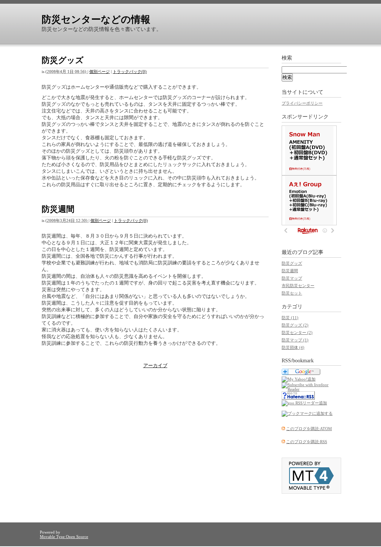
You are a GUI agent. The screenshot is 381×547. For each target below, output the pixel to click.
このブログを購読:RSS (306, 441)
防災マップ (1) (295, 340)
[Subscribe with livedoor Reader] (311, 389)
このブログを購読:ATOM (309, 428)
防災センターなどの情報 (96, 19)
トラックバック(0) (130, 71)
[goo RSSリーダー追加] (304, 403)
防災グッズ (63, 60)
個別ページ (99, 71)
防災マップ (292, 278)
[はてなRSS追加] (298, 398)
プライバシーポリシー (302, 103)
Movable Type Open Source (64, 536)
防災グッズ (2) (295, 325)
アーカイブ (155, 365)
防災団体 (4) (293, 347)
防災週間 (58, 209)
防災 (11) (290, 317)
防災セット (292, 293)
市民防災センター (298, 285)
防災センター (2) (297, 332)
